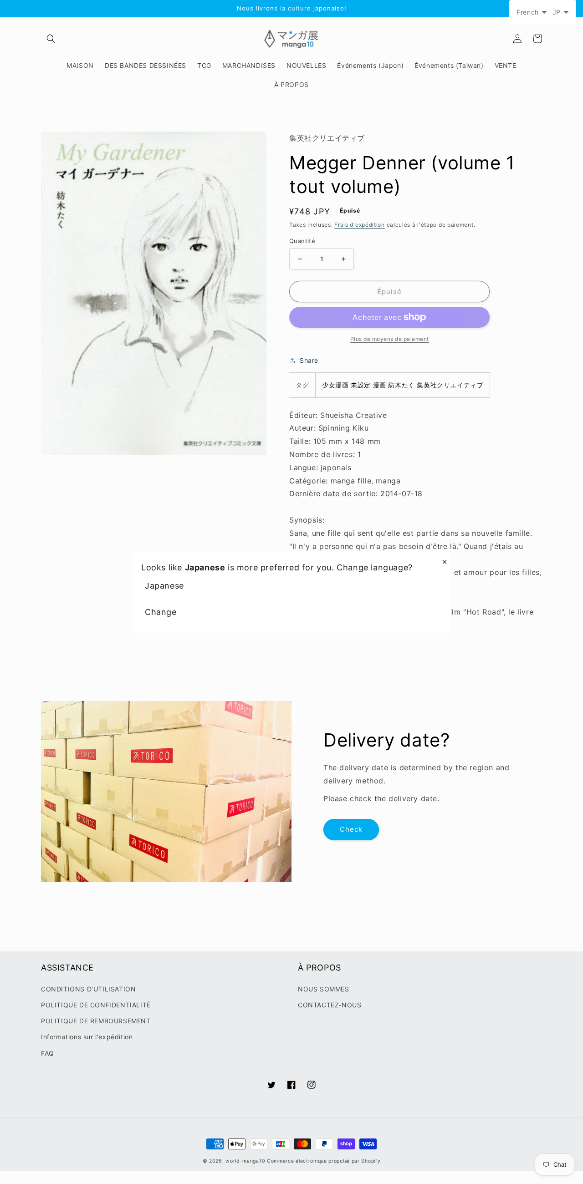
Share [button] (309, 360)
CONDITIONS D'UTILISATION (88, 989)
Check (351, 829)
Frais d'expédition (359, 224)
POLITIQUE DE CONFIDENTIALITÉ (96, 1005)
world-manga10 (245, 1161)
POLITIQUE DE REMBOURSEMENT (96, 1021)
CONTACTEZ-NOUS (329, 1005)
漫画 (379, 385)
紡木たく (401, 385)
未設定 (361, 385)
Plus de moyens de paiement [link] (389, 338)
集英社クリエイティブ (450, 385)
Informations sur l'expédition (87, 1037)
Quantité (302, 240)
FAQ (47, 1053)
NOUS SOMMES (323, 989)
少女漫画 (335, 385)
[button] (51, 39)
